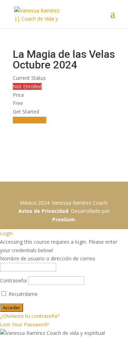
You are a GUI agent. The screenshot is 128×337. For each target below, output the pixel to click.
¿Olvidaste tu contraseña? (29, 316)
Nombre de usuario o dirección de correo (47, 258)
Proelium (63, 219)
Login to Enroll (29, 120)
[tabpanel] (64, 153)
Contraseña (13, 280)
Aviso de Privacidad (43, 211)
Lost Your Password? (24, 324)
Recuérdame (22, 294)
